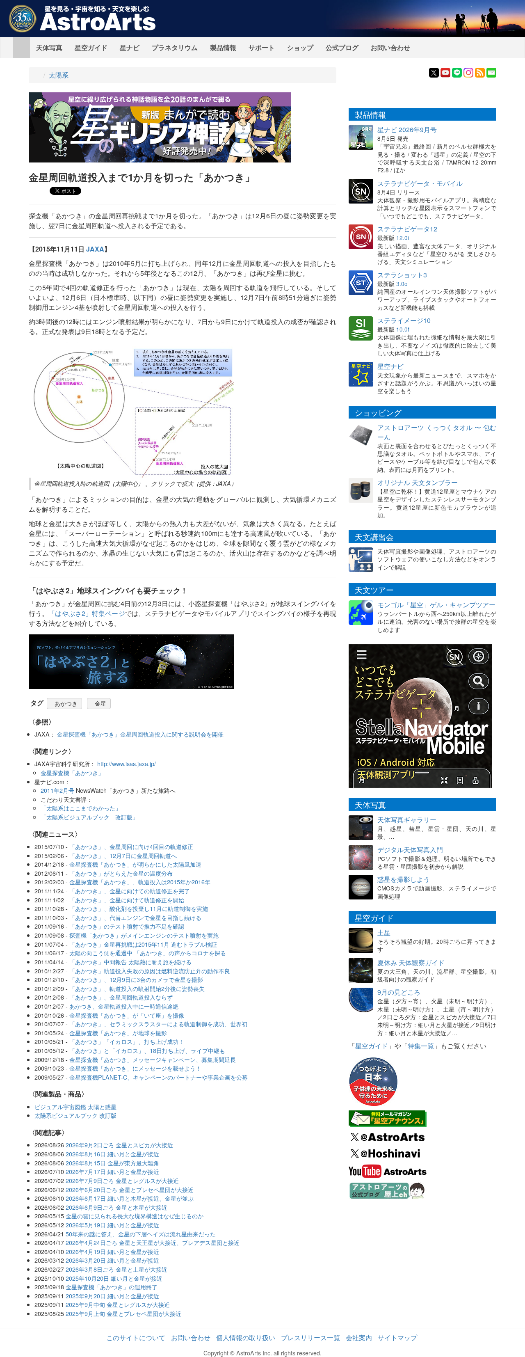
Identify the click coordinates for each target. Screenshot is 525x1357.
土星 (383, 932)
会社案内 (359, 1337)
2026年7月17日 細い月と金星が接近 (112, 1171)
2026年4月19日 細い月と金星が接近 (112, 1251)
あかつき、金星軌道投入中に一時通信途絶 (123, 1006)
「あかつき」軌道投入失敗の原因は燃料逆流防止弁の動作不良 (149, 970)
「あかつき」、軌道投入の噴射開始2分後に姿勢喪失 (137, 988)
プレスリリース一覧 (310, 1337)
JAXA (95, 249)
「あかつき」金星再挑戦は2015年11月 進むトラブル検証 (143, 944)
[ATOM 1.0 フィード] (480, 71)
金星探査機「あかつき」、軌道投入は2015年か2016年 (139, 881)
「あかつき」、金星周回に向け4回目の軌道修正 (131, 846)
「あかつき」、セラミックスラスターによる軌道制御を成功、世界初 (158, 1023)
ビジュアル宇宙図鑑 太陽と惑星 (75, 1106)
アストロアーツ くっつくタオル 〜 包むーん (436, 432)
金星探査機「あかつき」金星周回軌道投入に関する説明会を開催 (140, 734)
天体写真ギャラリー (406, 819)
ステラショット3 (402, 274)
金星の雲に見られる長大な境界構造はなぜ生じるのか (134, 1215)
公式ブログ (342, 47)
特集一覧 (421, 1045)
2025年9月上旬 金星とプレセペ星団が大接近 (123, 1313)
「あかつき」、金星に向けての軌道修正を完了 (129, 890)
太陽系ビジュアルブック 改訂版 (75, 1115)
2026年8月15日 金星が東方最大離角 (112, 1162)
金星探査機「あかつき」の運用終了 (112, 1286)
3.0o (402, 283)
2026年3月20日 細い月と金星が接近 (112, 1260)
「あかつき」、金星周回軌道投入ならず (121, 997)
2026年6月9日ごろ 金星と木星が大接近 (116, 1207)
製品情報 (223, 47)
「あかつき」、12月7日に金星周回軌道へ (123, 855)
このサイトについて (135, 1337)
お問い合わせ (390, 47)
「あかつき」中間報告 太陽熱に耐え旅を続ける (130, 961)
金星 (100, 703)
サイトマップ (397, 1337)
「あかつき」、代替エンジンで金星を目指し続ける (135, 917)
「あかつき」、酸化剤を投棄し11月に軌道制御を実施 (138, 908)
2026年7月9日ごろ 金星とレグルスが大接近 (122, 1180)
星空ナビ (390, 366)
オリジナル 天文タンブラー (417, 482)
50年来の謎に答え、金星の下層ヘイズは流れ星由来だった (141, 1233)
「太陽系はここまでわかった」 (81, 807)
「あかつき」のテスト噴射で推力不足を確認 (126, 926)
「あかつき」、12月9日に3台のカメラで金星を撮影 (136, 979)
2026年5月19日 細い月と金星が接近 (112, 1224)
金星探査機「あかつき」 (72, 772)
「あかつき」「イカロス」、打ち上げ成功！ (126, 1041)
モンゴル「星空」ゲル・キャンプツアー (436, 604)
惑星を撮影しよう (403, 879)
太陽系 (58, 75)
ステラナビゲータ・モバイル (420, 183)
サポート (262, 47)
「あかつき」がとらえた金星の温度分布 (121, 873)
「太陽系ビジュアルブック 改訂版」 (89, 816)
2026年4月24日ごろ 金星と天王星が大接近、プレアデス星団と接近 (153, 1242)
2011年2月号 (57, 790)
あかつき (66, 703)
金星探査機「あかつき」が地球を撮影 (118, 1032)
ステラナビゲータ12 (407, 228)
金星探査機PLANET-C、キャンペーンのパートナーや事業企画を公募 (158, 1077)
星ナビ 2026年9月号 (407, 129)
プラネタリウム (175, 47)
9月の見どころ (398, 992)
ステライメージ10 (404, 320)
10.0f (402, 329)
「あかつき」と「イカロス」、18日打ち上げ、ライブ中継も (147, 1050)
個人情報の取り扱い (245, 1337)
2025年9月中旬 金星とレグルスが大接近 (118, 1304)
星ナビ (129, 47)
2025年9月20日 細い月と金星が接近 (112, 1295)
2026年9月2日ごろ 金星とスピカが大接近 (119, 1144)
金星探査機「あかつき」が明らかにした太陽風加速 (135, 864)
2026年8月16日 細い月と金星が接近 (112, 1153)
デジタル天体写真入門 (410, 849)
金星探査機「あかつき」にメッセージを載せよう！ (135, 1068)
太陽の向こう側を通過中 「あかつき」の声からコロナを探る (147, 952)
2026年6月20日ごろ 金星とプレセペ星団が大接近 (130, 1189)
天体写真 (49, 47)
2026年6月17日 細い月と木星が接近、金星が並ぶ (130, 1198)
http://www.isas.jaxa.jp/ (126, 763)
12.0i (402, 237)
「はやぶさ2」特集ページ (86, 613)
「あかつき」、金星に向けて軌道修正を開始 (126, 899)
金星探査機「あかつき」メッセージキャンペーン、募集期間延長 (152, 1059)
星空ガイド (91, 47)
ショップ (300, 47)
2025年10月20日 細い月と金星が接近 (114, 1278)
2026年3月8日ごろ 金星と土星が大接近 (116, 1269)
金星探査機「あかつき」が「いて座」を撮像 (126, 1015)
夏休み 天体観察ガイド (411, 962)
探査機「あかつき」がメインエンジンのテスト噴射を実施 (144, 935)
